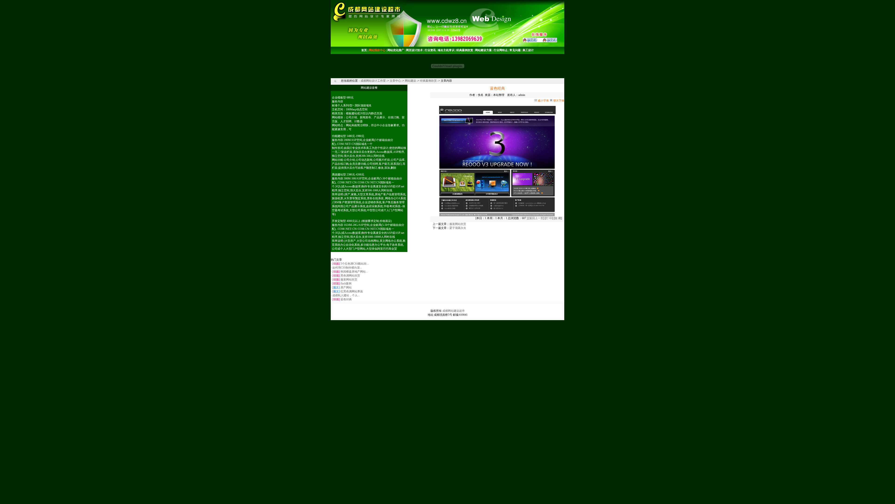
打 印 (549, 218)
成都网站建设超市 (453, 310)
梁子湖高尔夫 (457, 228)
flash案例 (346, 283)
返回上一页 (536, 218)
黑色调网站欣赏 (350, 275)
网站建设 (410, 80)
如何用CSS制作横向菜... (347, 267)
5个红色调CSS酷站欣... (355, 263)
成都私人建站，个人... (346, 295)
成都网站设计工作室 (373, 80)
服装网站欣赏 (349, 279)
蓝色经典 (346, 299)
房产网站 (346, 287)
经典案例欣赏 (428, 80)
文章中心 (395, 80)
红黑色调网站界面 (352, 291)
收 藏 (558, 218)
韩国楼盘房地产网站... (354, 271)
